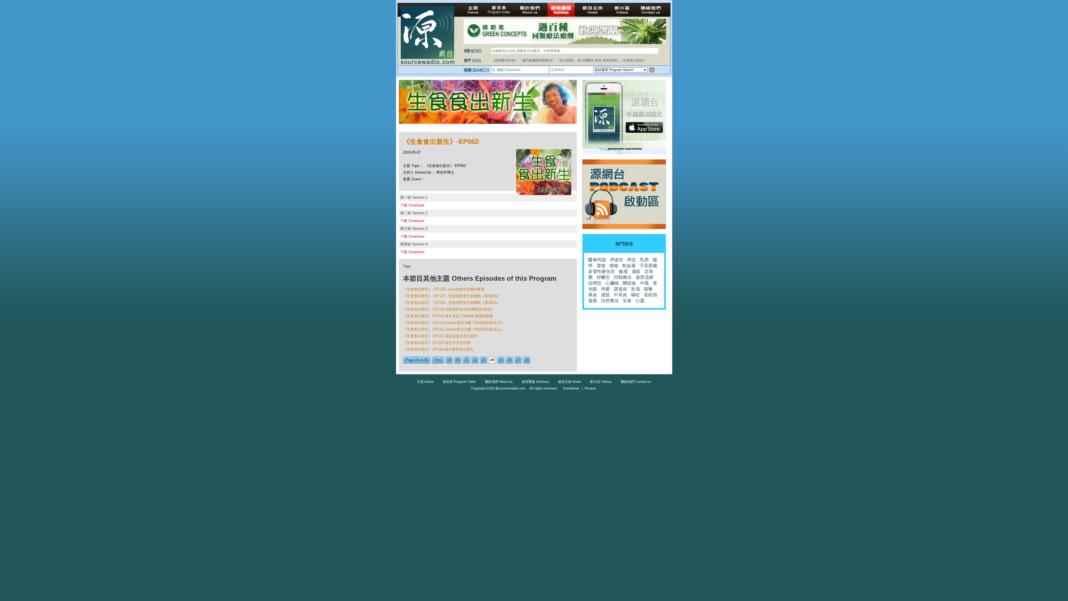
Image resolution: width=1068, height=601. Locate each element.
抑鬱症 (603, 277)
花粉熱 (650, 294)
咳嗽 (648, 289)
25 (501, 360)
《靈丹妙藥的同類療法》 (537, 60)
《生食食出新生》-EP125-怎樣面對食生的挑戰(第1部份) (448, 309)
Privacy (590, 388)
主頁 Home (425, 382)
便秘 (613, 265)
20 (458, 360)
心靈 (640, 300)
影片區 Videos (601, 382)
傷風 (592, 300)
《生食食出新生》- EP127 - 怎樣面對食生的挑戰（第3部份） (452, 296)
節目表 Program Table (459, 382)
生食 (627, 300)
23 (484, 360)
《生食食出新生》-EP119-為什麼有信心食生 (438, 349)
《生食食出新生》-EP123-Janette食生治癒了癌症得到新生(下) (453, 323)
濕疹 (636, 271)
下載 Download (412, 205)
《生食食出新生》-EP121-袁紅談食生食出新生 (440, 336)
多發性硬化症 (601, 271)
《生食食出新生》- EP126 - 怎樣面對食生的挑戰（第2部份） (452, 302)
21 (466, 360)
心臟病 (612, 283)
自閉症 (595, 283)
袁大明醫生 (585, 60)
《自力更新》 (567, 60)
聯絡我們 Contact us (636, 382)
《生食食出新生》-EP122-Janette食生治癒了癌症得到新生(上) (453, 329)
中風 (644, 283)
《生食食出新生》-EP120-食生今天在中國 (436, 343)
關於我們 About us (499, 382)
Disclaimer (571, 388)
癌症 (598, 60)
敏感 (623, 271)
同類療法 (623, 277)
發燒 (601, 265)
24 (492, 360)
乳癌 (644, 259)
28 (527, 360)
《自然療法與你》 (504, 60)
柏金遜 (629, 265)
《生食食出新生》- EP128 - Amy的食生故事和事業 (443, 289)
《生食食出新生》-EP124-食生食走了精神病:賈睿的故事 (448, 316)
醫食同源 (597, 259)
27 (518, 360)
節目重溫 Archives (535, 382)
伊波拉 (616, 259)
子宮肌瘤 (648, 265)
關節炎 (629, 283)
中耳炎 (620, 294)
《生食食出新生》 (633, 60)
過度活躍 (644, 277)
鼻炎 (592, 294)
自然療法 (610, 300)
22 (475, 360)
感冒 (605, 294)
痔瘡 (605, 289)
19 (449, 360)
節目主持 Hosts (569, 382)
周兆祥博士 (610, 60)
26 (509, 360)
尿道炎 (620, 289)
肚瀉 (635, 289)
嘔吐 (635, 294)
